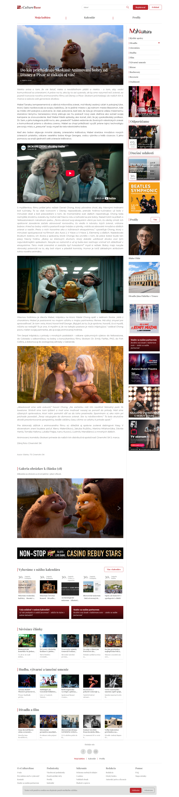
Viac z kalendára (114, 569)
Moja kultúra (42, 17)
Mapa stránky (140, 776)
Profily (136, 17)
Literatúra (134, 47)
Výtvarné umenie (137, 62)
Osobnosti (134, 81)
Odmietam (148, 790)
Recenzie (133, 76)
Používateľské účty (54, 776)
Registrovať (140, 7)
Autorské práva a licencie (116, 779)
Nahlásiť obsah (82, 779)
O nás (19, 772)
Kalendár (89, 17)
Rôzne (132, 67)
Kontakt (20, 779)
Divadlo (133, 43)
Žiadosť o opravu (83, 783)
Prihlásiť (155, 7)
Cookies (79, 776)
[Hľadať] (127, 7)
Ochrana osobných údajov (86, 772)
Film (131, 57)
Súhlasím (135, 790)
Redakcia (109, 772)
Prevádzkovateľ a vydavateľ (28, 776)
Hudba (132, 52)
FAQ (137, 772)
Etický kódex (111, 776)
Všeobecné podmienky (56, 772)
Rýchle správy (136, 38)
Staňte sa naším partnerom (28, 783)
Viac (155, 219)
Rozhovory (134, 72)
